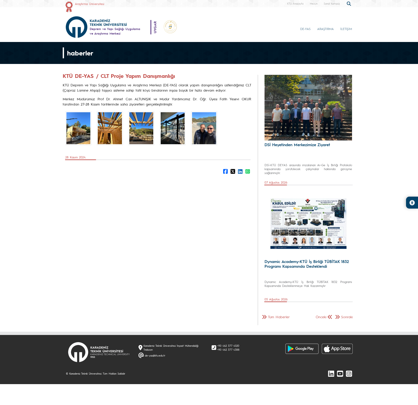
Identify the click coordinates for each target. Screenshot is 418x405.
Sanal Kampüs (332, 3)
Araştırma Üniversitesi (89, 4)
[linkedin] (331, 373)
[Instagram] (349, 373)
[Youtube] (340, 373)
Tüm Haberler (279, 317)
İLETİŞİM (346, 29)
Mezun (313, 3)
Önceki (321, 317)
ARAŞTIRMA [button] (325, 29)
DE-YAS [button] (305, 29)
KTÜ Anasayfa (295, 3)
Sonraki (347, 317)
